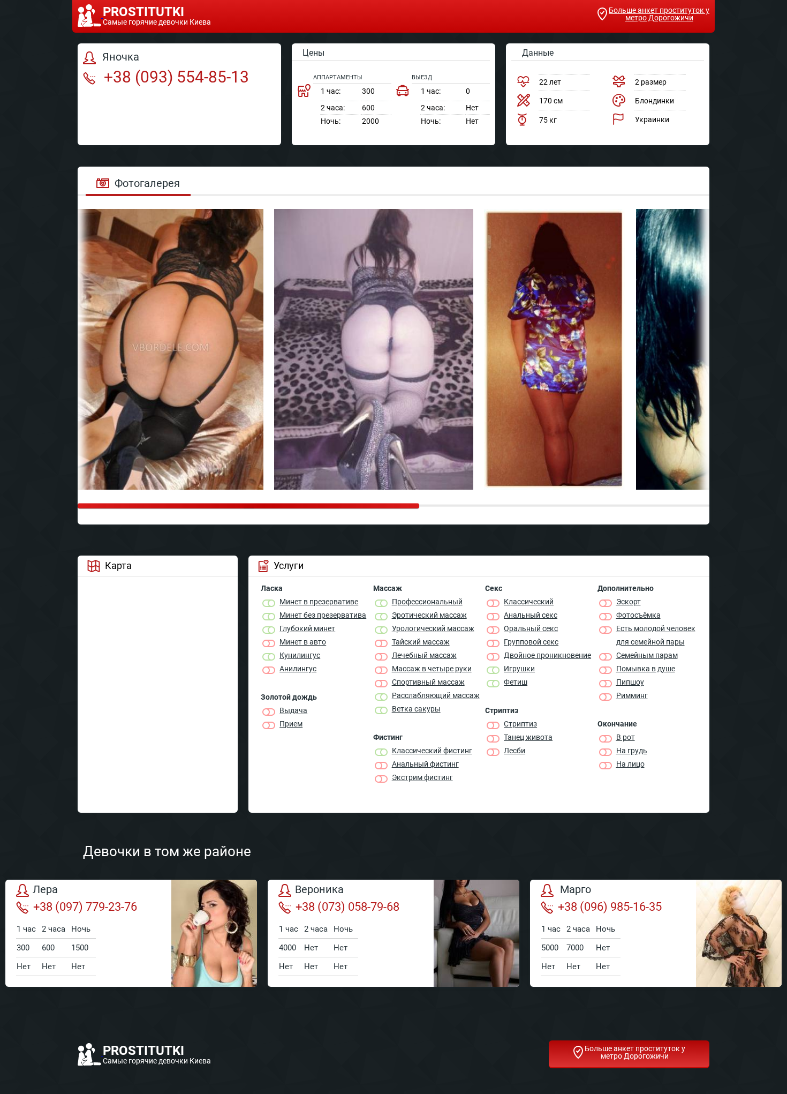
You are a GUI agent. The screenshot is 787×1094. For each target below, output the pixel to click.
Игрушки (519, 668)
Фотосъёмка (638, 615)
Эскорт (628, 601)
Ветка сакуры (416, 709)
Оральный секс (531, 628)
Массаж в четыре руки (432, 668)
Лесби (514, 750)
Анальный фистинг (425, 764)
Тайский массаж (421, 642)
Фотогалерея (147, 183)
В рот (625, 737)
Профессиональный (427, 601)
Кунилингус (299, 655)
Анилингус (297, 668)
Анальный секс (530, 615)
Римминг (632, 695)
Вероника (319, 890)
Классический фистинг (432, 750)
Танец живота (528, 737)
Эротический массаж (429, 615)
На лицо (630, 764)
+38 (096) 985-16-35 (610, 906)
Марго (574, 890)
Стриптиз (520, 724)
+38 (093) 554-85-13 (174, 77)
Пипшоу (630, 682)
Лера (45, 890)
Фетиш (515, 682)
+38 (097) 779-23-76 (85, 906)
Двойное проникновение (547, 655)
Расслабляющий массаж (436, 695)
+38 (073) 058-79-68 (347, 906)
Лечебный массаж (424, 655)
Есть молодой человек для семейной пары (655, 635)
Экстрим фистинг (422, 777)
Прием (290, 724)
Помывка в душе (645, 668)
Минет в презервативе (318, 601)
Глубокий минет (307, 628)
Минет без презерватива (322, 615)
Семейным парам (647, 655)
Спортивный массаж (428, 682)
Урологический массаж (433, 628)
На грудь (631, 750)
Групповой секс (531, 642)
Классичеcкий (529, 601)
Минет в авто (302, 642)
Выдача (293, 710)
